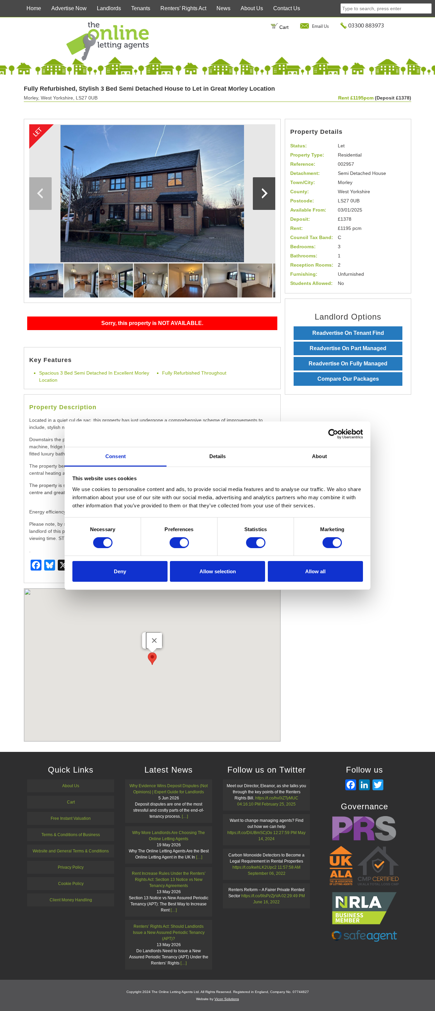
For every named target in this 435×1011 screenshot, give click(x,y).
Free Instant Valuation (71, 818)
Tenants (140, 8)
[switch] (179, 542)
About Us (252, 8)
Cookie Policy (71, 883)
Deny (120, 571)
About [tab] (319, 456)
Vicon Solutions (226, 999)
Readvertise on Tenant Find (348, 333)
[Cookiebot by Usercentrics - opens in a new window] (333, 434)
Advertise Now (69, 8)
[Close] (154, 640)
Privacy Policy (71, 867)
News (223, 8)
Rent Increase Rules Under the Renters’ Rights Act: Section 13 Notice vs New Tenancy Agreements (169, 879)
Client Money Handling (71, 900)
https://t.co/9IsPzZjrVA (260, 895)
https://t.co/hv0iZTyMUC (276, 798)
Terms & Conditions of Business (70, 834)
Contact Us (286, 8)
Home (34, 8)
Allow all (315, 571)
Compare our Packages (348, 379)
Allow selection (217, 571)
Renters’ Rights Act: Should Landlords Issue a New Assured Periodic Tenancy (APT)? (169, 932)
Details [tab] (217, 456)
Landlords (109, 8)
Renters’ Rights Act (183, 8)
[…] (185, 816)
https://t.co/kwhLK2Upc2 (254, 867)
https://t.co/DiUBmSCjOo (249, 832)
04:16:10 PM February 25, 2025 (266, 804)
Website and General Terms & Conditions (71, 851)
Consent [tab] (115, 456)
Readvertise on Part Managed (348, 348)
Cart (283, 27)
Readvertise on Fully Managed (348, 363)
